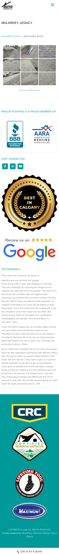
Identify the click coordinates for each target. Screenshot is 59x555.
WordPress (26, 533)
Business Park (40, 533)
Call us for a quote (31, 551)
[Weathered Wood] (11, 51)
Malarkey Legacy (11, 36)
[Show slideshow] (29, 90)
